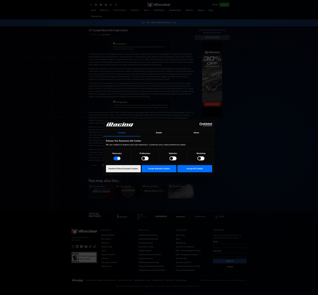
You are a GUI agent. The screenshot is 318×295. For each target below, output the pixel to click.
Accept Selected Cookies (159, 169)
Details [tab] (159, 133)
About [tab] (196, 133)
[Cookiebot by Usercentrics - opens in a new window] (201, 124)
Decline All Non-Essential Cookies (123, 169)
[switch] (145, 158)
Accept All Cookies (195, 169)
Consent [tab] (121, 133)
